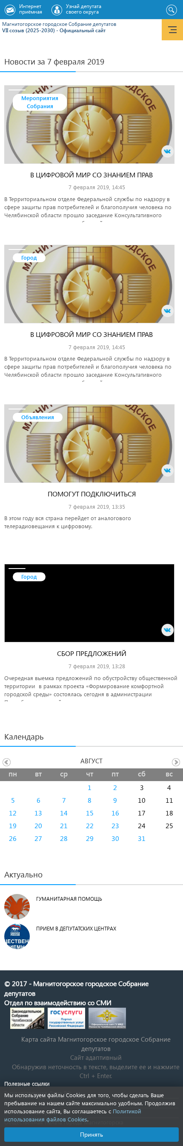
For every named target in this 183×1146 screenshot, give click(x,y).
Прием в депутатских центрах (76, 928)
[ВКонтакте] (167, 151)
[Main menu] (172, 29)
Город (29, 257)
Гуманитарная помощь (69, 899)
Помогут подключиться (92, 493)
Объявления (37, 416)
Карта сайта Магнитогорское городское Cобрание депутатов (96, 1043)
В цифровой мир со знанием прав (91, 174)
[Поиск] (171, 10)
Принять (91, 1134)
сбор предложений (91, 653)
